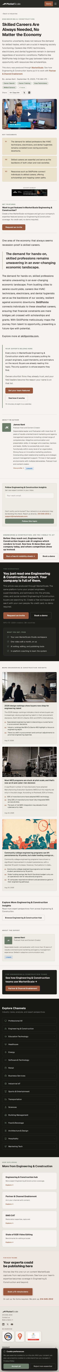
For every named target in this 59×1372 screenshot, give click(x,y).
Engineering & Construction (18, 19)
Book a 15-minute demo (18, 1291)
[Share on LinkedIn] (29, 93)
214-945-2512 (43, 514)
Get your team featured (19, 390)
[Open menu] (55, 3)
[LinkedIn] (3, 1324)
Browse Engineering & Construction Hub (23, 918)
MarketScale (37, 67)
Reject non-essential (43, 1366)
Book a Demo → (7, 1320)
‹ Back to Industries (9, 14)
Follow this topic (29, 521)
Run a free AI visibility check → (20, 556)
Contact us (6, 1317)
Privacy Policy (8, 1361)
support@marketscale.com (16, 516)
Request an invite (13, 227)
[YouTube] (12, 1324)
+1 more (22, 87)
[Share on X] (24, 93)
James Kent (19, 424)
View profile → (18, 468)
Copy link (15, 93)
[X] (8, 1324)
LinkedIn (29, 468)
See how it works (17, 398)
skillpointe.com (30, 336)
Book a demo (49, 556)
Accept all (16, 1366)
